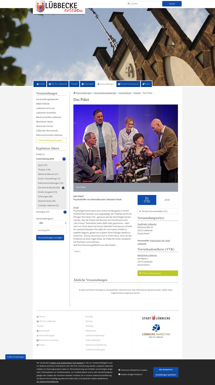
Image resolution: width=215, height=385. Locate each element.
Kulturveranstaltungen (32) (50, 183)
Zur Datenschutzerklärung (47, 382)
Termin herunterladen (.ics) (154, 211)
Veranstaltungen (107, 84)
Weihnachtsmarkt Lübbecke (49, 135)
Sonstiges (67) (42, 211)
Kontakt (89, 316)
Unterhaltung (125, 93)
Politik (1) (40, 154)
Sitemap (89, 326)
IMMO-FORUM (42, 103)
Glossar (89, 321)
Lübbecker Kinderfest (46, 112)
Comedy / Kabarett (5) (48, 205)
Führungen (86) (45, 196)
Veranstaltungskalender (105, 93)
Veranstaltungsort (44, 218)
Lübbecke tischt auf (45, 108)
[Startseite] (59, 6)
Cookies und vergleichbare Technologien (67, 363)
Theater (74, 84)
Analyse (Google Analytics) (131, 374)
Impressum (90, 330)
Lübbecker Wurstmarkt (47, 130)
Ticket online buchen (151, 273)
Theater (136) (44, 169)
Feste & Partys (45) (46, 201)
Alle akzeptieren (166, 369)
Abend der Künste (44, 126)
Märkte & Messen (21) (48, 174)
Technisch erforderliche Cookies (134, 370)
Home (42, 84)
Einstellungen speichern (166, 375)
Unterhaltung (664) (45, 158)
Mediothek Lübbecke (147, 255)
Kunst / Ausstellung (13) (49, 178)
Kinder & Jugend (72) (47, 192)
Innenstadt (88, 84)
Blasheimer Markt (44, 121)
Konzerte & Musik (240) (49, 187)
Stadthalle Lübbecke (146, 224)
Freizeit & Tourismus (129, 84)
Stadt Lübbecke (92, 340)
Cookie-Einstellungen (95, 349)
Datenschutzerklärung (96, 344)
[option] (107, 47)
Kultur (147, 84)
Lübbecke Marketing (94, 335)
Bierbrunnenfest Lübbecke (48, 117)
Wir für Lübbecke (59, 84)
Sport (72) (42, 165)
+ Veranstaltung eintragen (49, 140)
